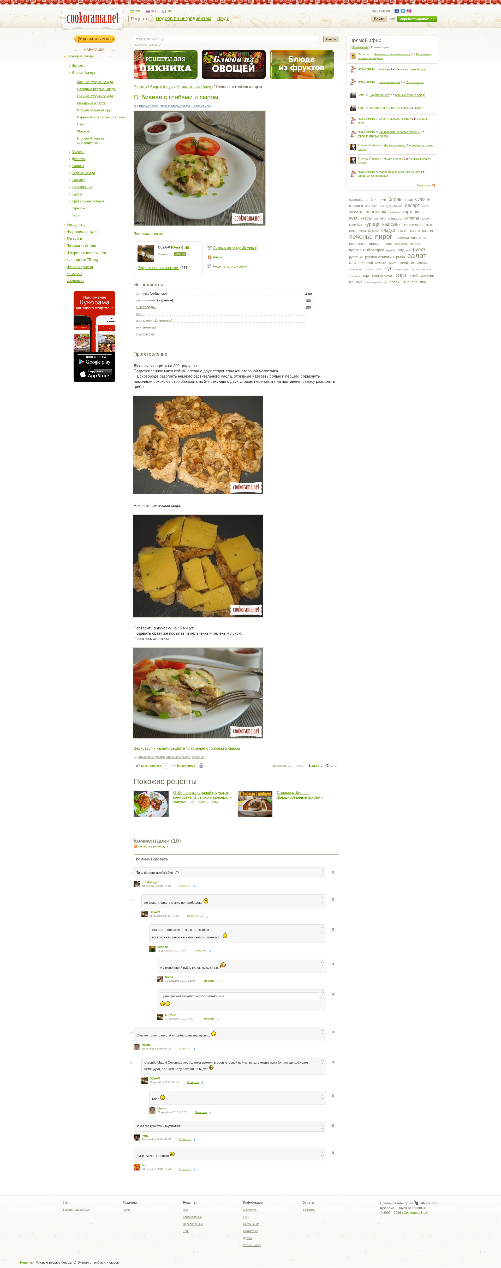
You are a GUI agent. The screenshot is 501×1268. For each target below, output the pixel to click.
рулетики (356, 257)
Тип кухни (74, 239)
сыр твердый (146, 307)
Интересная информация (86, 253)
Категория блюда (80, 56)
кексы (366, 218)
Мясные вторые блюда (95, 82)
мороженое (414, 224)
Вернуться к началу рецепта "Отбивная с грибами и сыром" (187, 748)
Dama (169, 977)
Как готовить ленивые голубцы (399, 132)
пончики (415, 243)
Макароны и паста (91, 103)
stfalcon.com (429, 1203)
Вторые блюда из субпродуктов (90, 140)
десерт (412, 205)
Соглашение (251, 1223)
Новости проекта (80, 267)
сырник (426, 269)
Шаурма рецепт (379, 94)
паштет (427, 231)
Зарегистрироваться (417, 19)
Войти (379, 19)
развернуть (160, 846)
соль (140, 314)
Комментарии (380, 47)
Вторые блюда (83, 73)
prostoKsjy (149, 882)
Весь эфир (424, 185)
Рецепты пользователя (158, 267)
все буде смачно (391, 206)
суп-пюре (401, 269)
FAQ (246, 1216)
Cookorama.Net (415, 1213)
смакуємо (355, 269)
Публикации (360, 47)
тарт (366, 276)
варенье (371, 206)
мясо (352, 231)
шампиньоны (146, 300)
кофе (425, 218)
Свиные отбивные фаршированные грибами (300, 794)
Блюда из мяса (201, 105)
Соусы (77, 194)
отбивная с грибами (151, 757)
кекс (353, 218)
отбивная (198, 757)
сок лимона (145, 334)
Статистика (250, 1231)
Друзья (247, 1238)
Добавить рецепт (99, 39)
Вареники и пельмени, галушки (101, 117)
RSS (433, 185)
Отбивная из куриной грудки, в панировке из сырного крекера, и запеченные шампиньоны (202, 797)
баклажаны (358, 199)
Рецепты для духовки (230, 266)
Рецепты (140, 18)
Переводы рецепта (148, 234)
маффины (392, 224)
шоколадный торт (375, 282)
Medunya (363, 54)
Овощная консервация (373, 175)
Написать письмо (187, 247)
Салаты (78, 166)
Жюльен (384, 69)
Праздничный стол (81, 246)
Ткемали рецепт (389, 82)
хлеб (414, 276)
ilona (145, 1135)
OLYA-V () (171, 247)
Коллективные (192, 1216)
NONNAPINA (366, 69)
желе (425, 206)
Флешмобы (75, 281)
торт (401, 274)
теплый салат (382, 276)
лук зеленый (146, 327)
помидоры (401, 243)
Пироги (418, 107)
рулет (419, 249)
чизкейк (427, 276)
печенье (361, 236)
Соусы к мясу (415, 82)
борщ (409, 200)
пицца (374, 243)
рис (408, 250)
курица (372, 224)
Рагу (80, 124)
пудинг (390, 250)
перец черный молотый (154, 321)
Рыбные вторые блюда (95, 96)
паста (415, 230)
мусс (429, 224)
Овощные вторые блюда (96, 89)
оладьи (388, 230)
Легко (217, 257)
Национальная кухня (83, 232)
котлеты (411, 218)
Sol (144, 1165)
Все (185, 1209)
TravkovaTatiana (368, 145)
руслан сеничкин (379, 257)
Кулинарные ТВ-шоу (83, 260)
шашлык (355, 282)
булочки (423, 199)
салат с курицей (361, 263)
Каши (76, 215)
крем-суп (355, 225)
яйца (423, 282)
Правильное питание (88, 201)
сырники (354, 276)
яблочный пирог (403, 282)
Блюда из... (76, 225)
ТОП (186, 1231)
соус (379, 269)
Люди (223, 18)
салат (417, 256)
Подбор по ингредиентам (183, 18)
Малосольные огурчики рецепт (399, 171)
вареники (356, 206)
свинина (380, 262)
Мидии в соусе (393, 158)
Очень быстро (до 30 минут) (235, 248)
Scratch (162, 946)
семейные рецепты (413, 263)
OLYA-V (317, 765)
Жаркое (83, 131)
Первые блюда (83, 173)
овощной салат (369, 230)
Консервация (82, 187)
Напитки (78, 180)
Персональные (193, 1223)
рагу (400, 250)
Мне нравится (151, 765)
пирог (383, 236)
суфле (414, 269)
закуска (356, 212)
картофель (413, 212)
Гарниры (78, 208)
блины (395, 199)
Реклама (309, 1209)
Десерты (78, 159)
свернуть (144, 846)
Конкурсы (74, 274)
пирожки (402, 237)
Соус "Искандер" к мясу (395, 118)
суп (389, 268)
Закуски (78, 152)
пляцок (387, 244)
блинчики (378, 199)
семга (392, 262)
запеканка (377, 211)
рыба (400, 257)
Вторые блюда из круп (94, 110)
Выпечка (78, 66)
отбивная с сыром (178, 757)
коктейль (380, 218)
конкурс (394, 218)
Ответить (185, 885)
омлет (402, 230)
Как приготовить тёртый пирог (388, 107)
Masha (146, 1044)
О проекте (250, 1209)
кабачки (395, 212)
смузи (369, 269)
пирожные (358, 243)
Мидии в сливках (395, 145)
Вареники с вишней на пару (392, 54)
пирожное (418, 238)
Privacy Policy (252, 1245)
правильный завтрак (366, 250)
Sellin (361, 94)
